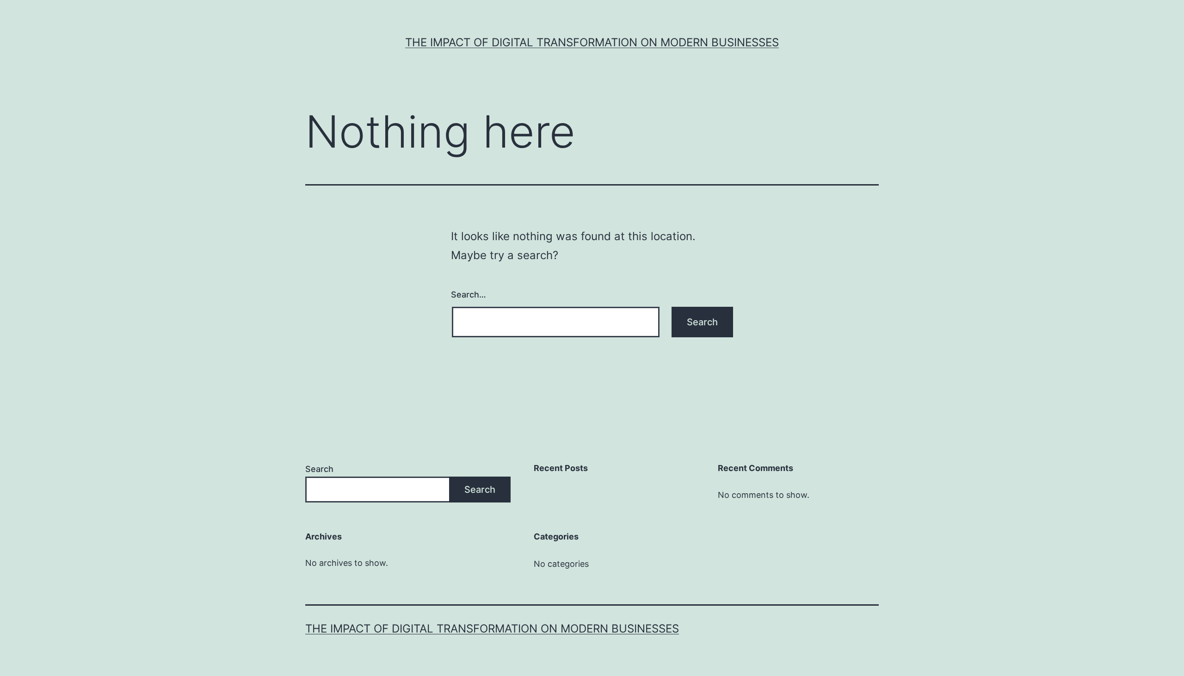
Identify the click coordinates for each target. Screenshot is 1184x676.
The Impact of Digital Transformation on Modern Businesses (592, 42)
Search (319, 469)
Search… (468, 294)
